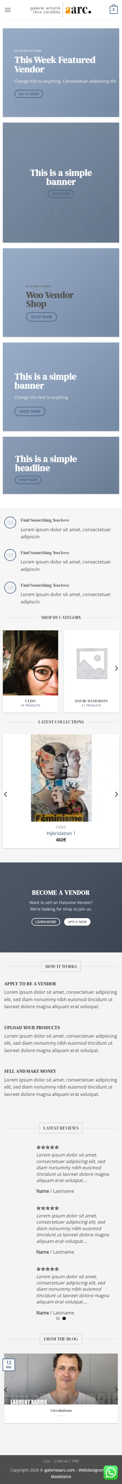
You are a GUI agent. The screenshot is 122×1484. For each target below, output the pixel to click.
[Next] (116, 668)
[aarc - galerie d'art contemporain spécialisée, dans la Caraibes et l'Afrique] (61, 10)
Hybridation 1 (61, 833)
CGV (46, 1461)
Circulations (61, 1410)
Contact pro (66, 1461)
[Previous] (6, 668)
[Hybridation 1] (61, 778)
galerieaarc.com (60, 1470)
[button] (7, 10)
